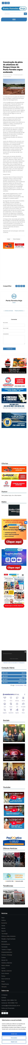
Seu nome (5, 322)
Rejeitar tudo (14, 1041)
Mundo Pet (4, 960)
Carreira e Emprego (6, 955)
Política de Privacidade (7, 1008)
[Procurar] (25, 14)
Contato (3, 997)
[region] (14, 1031)
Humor (3, 968)
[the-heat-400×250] (14, 365)
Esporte (3, 931)
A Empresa (4, 995)
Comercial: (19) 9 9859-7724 (9, 1003)
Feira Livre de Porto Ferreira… (8, 863)
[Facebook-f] (3, 3)
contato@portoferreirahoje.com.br (10, 1005)
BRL (25, 685)
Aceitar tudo (14, 1033)
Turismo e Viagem (6, 949)
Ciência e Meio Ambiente (8, 936)
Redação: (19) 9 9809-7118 (9, 1000)
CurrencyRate (19, 685)
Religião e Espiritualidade (8, 939)
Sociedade (4, 947)
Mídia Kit (3, 1011)
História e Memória (6, 963)
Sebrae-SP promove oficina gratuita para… (8, 900)
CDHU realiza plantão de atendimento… (18, 900)
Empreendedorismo (6, 952)
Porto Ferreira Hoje (14, 300)
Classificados (5, 984)
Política (3, 920)
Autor (14, 302)
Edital (3, 981)
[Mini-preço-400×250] (14, 383)
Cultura (3, 957)
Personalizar (14, 1037)
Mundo (3, 928)
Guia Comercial (5, 978)
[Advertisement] (14, 39)
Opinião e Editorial (6, 971)
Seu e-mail (5, 328)
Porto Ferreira (16, 239)
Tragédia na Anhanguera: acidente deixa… (19, 863)
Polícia (3, 976)
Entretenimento (5, 944)
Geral (8, 239)
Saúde (3, 925)
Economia (4, 923)
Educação (4, 941)
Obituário (4, 986)
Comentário (6, 334)
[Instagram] (6, 3)
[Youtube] (8, 3)
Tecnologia (4, 933)
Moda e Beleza (5, 965)
